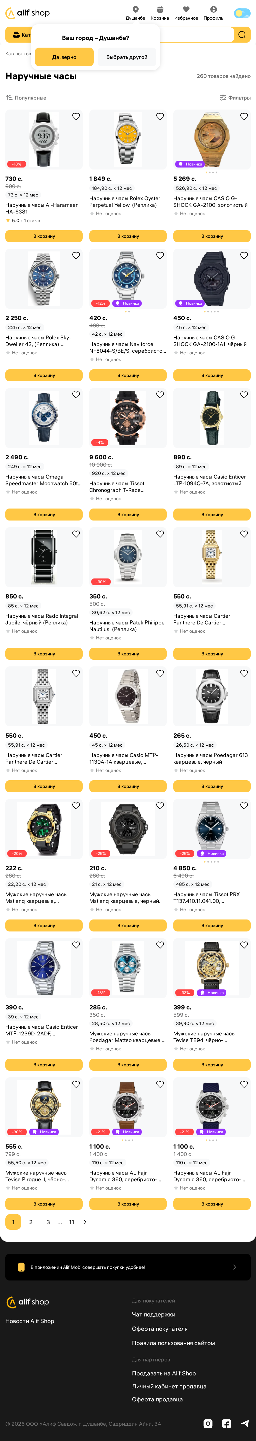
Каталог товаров (23, 54)
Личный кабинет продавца (169, 1386)
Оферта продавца (157, 1399)
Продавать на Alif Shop (164, 1373)
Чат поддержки (153, 1314)
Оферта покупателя (160, 1328)
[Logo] (64, 1302)
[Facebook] (226, 1423)
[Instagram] (208, 1423)
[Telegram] (245, 1423)
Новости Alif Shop (29, 1321)
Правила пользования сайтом (173, 1343)
